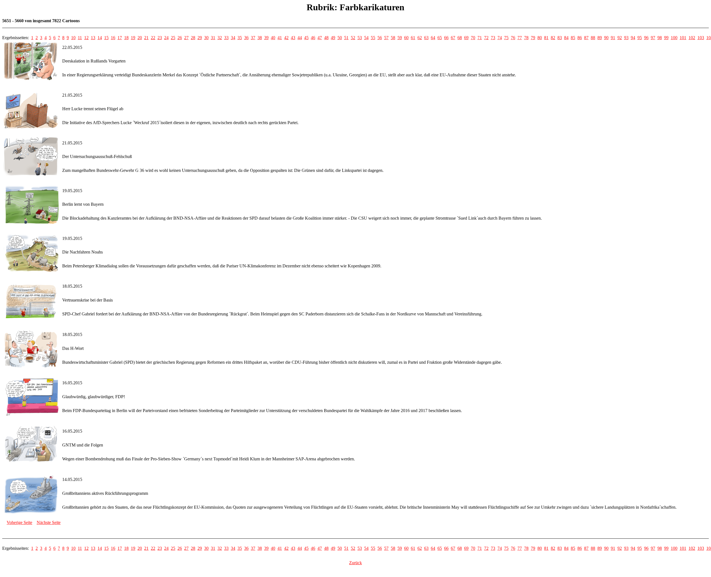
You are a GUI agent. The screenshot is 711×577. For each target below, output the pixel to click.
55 (373, 37)
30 (206, 37)
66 (446, 37)
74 (499, 37)
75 (506, 37)
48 (326, 37)
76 (513, 37)
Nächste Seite (49, 522)
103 (700, 37)
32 (219, 37)
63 (426, 37)
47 (319, 37)
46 (313, 37)
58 (393, 37)
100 (674, 37)
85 (573, 37)
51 (346, 37)
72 (486, 37)
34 (233, 37)
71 (479, 37)
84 (566, 37)
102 (692, 37)
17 (119, 37)
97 (653, 37)
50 (339, 37)
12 (86, 37)
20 (139, 37)
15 (106, 37)
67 (453, 37)
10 (73, 37)
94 (633, 37)
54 (366, 37)
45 (306, 37)
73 (493, 37)
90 (606, 37)
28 (193, 37)
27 (186, 37)
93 (626, 37)
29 (199, 37)
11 (80, 37)
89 (599, 37)
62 (419, 37)
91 (613, 37)
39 (266, 37)
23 (159, 37)
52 (353, 37)
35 (239, 37)
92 (619, 37)
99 (666, 37)
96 (646, 37)
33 (226, 37)
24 (166, 37)
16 (113, 37)
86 (579, 37)
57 (386, 37)
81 (546, 37)
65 (439, 37)
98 (659, 37)
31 (213, 37)
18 (126, 37)
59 (399, 37)
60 (406, 37)
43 (293, 37)
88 (593, 37)
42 (286, 37)
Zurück (355, 562)
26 (179, 37)
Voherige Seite (19, 522)
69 (466, 37)
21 (146, 37)
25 (173, 37)
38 (259, 37)
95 (639, 37)
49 (333, 37)
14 (99, 37)
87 (586, 37)
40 (273, 37)
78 (526, 37)
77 (519, 37)
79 (533, 37)
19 (133, 37)
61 (413, 37)
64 (433, 37)
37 (253, 37)
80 (539, 37)
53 (359, 37)
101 (683, 37)
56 (379, 37)
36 (246, 37)
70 (473, 37)
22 (153, 37)
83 (559, 37)
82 (553, 37)
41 (279, 37)
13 (93, 37)
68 (459, 37)
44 (299, 37)
